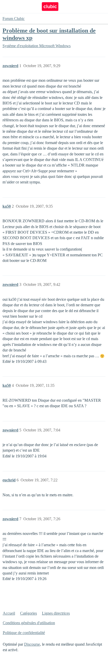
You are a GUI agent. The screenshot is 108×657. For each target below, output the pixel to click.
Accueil (9, 613)
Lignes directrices (56, 613)
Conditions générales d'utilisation (29, 623)
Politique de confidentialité (24, 633)
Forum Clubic (14, 18)
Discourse (32, 644)
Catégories (28, 613)
